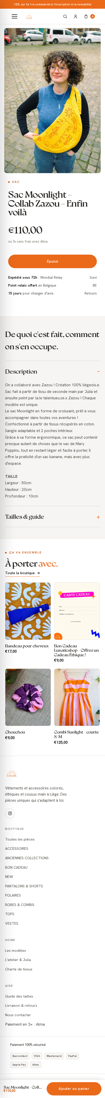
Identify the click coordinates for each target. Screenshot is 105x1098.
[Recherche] (65, 16)
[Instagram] (10, 813)
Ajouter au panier (74, 1088)
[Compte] (75, 16)
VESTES (11, 923)
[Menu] (14, 16)
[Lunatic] (41, 16)
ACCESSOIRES (16, 848)
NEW (9, 876)
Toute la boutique (22, 573)
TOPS (9, 913)
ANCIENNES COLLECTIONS (27, 857)
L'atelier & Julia (18, 959)
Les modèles (15, 950)
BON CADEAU (16, 867)
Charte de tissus (18, 969)
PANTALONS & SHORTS (24, 886)
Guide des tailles (19, 996)
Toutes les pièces (20, 839)
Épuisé (52, 261)
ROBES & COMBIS (19, 904)
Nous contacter (18, 1014)
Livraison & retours (21, 1005)
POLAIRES (13, 895)
